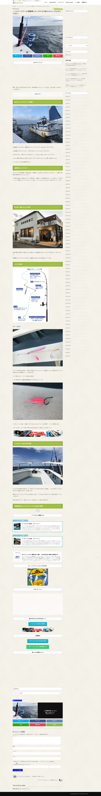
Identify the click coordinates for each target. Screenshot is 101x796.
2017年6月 (67, 317)
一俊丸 (17, 326)
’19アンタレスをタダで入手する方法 (37, 640)
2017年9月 (67, 306)
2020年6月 (67, 191)
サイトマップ (61, 2)
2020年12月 (68, 170)
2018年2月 (67, 289)
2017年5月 (67, 321)
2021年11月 (68, 131)
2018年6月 (67, 275)
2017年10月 (68, 303)
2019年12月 (68, 212)
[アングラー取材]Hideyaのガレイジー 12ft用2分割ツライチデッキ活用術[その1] (76, 74)
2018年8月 (67, 268)
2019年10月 (68, 219)
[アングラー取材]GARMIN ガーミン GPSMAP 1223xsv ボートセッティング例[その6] (75, 80)
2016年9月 (67, 349)
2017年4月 (67, 324)
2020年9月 (67, 180)
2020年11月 (68, 173)
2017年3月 (67, 328)
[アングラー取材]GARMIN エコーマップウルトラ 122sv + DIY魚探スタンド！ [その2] (76, 69)
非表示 (38, 94)
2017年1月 (67, 335)
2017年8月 (67, 310)
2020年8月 (67, 184)
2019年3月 (67, 243)
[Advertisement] (38, 74)
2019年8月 (67, 226)
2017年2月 (67, 331)
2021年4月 (67, 156)
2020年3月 (67, 201)
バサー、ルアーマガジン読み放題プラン (37, 646)
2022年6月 (67, 107)
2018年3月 (67, 285)
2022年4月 (67, 114)
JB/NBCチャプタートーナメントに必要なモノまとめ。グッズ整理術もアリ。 (75, 86)
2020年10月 (68, 177)
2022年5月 (67, 110)
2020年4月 (67, 198)
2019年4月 (67, 240)
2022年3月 (67, 117)
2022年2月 (67, 121)
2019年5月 (67, 236)
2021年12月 (68, 128)
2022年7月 (67, 103)
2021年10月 (68, 135)
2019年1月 (67, 250)
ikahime (78, 793)
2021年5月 (67, 152)
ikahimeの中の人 (52, 2)
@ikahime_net (68, 54)
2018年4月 (67, 282)
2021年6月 (67, 149)
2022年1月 (67, 124)
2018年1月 (67, 292)
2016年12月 (68, 338)
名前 (14, 746)
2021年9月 (67, 138)
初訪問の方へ (84, 2)
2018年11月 (68, 257)
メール (14, 751)
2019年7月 (67, 229)
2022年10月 (68, 100)
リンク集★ (77, 2)
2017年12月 (68, 296)
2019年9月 (67, 222)
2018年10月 (68, 261)
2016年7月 (67, 356)
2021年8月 (67, 142)
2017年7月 (67, 314)
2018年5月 (67, 278)
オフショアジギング (18, 700)
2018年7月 (67, 271)
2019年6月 (67, 233)
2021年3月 (67, 159)
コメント (15, 735)
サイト (14, 756)
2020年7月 (67, 187)
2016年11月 (68, 342)
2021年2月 (67, 163)
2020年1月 (67, 208)
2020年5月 (67, 194)
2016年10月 (68, 345)
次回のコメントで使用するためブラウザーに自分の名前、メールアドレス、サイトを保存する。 (34, 761)
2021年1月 (67, 166)
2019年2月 (67, 247)
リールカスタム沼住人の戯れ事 (38, 623)
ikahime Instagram (69, 2)
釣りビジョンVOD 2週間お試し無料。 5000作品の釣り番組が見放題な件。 (75, 64)
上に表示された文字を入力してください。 (22, 764)
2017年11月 (68, 300)
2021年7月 (67, 145)
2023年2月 (67, 96)
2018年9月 (67, 264)
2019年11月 (68, 215)
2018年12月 (68, 254)
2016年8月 (67, 352)
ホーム (46, 2)
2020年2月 (67, 205)
